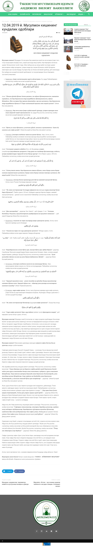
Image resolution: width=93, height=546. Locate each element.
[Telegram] (51, 531)
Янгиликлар (36, 14)
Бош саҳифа (12, 14)
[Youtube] (56, 531)
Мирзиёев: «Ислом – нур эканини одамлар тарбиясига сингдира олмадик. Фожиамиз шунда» (47, 484)
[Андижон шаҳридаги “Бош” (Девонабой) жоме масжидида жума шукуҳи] (68, 31)
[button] (89, 14)
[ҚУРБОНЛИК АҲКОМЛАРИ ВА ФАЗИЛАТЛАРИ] (68, 49)
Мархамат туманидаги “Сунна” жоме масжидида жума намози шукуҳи (82, 39)
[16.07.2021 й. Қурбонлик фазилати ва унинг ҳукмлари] (68, 58)
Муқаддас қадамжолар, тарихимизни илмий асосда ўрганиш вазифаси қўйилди (15, 483)
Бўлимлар (59, 14)
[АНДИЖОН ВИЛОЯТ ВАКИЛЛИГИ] (46, 6)
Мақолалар (48, 14)
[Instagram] (41, 531)
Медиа (80, 14)
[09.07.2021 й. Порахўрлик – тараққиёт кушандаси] (68, 66)
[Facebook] (37, 531)
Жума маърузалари (15, 21)
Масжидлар (71, 14)
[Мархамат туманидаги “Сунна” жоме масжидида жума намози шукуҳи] (68, 40)
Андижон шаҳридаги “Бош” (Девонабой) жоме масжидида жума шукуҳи (82, 31)
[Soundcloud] (46, 531)
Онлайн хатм (25, 14)
